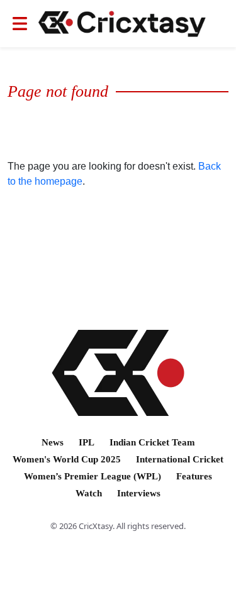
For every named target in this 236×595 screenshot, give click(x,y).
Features (194, 476)
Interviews (138, 493)
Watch (89, 493)
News (53, 442)
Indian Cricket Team (152, 442)
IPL (86, 442)
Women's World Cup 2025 (67, 459)
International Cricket (179, 459)
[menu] (20, 23)
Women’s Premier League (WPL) (92, 476)
